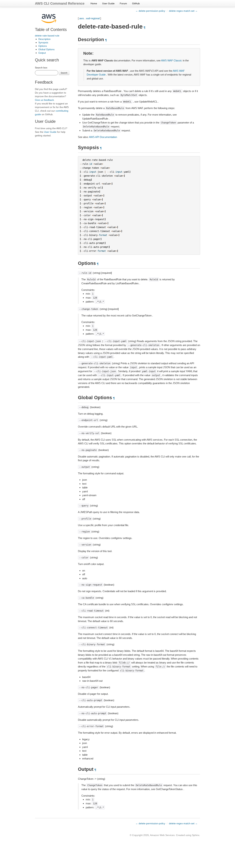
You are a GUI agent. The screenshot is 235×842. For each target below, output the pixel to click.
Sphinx (195, 835)
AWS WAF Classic (171, 60)
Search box (41, 67)
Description (44, 39)
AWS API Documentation (103, 137)
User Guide (108, 3)
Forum (123, 3)
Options (42, 46)
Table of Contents (51, 29)
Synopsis (43, 42)
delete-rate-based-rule (47, 35)
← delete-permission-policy (150, 10)
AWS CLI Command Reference (59, 3)
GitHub (136, 3)
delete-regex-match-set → (183, 10)
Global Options (46, 49)
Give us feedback (44, 100)
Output (42, 52)
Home (93, 3)
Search (64, 72)
